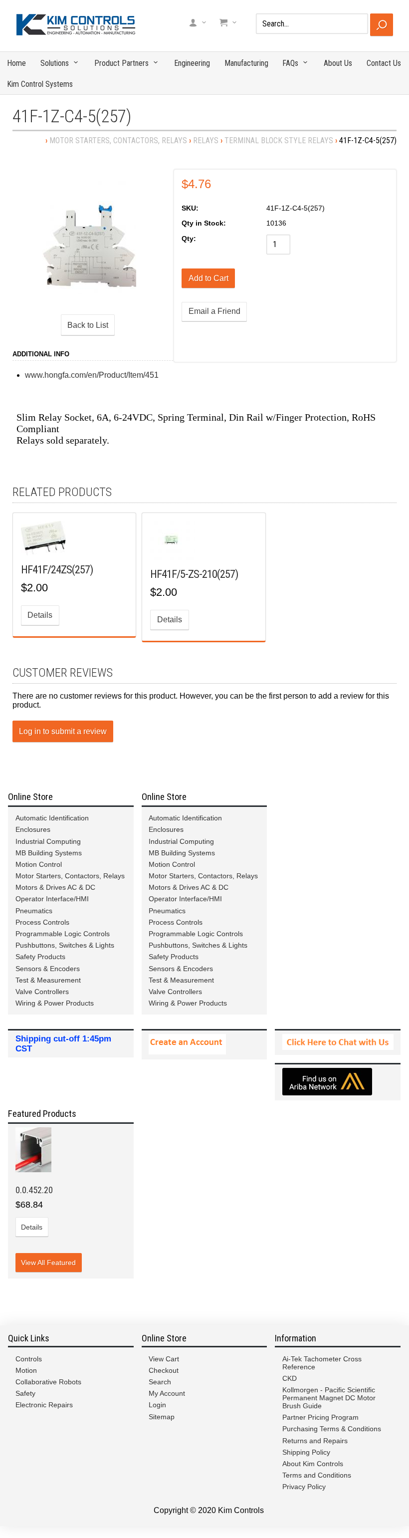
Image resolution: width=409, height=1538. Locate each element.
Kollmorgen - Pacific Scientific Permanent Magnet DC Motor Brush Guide (329, 1398)
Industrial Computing (48, 841)
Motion (26, 1370)
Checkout (164, 1370)
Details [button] (39, 615)
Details (31, 1227)
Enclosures (32, 829)
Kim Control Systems (40, 84)
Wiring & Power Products (54, 1003)
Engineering (192, 63)
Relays (205, 140)
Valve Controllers (42, 992)
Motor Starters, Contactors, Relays (118, 140)
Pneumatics (33, 911)
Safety (25, 1393)
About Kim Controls (312, 1464)
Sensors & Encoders (47, 969)
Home (16, 63)
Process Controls (42, 922)
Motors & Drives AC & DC (55, 887)
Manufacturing (246, 63)
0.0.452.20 (34, 1190)
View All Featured (48, 1263)
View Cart (164, 1359)
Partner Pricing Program (320, 1417)
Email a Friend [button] (214, 311)
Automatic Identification (52, 818)
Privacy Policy (304, 1487)
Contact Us (384, 63)
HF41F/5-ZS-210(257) (194, 573)
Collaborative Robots (48, 1382)
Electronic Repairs (44, 1405)
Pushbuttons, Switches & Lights (64, 945)
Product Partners (121, 63)
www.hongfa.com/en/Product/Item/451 (92, 375)
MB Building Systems (48, 853)
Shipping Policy (306, 1452)
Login (157, 1405)
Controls (28, 1359)
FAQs (290, 63)
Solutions (54, 63)
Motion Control (38, 864)
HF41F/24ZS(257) (57, 569)
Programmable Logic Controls (62, 934)
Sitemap (162, 1417)
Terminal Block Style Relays (278, 140)
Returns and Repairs (315, 1441)
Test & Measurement (48, 980)
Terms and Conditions (316, 1475)
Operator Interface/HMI (52, 899)
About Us (338, 63)
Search (160, 1382)
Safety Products (40, 957)
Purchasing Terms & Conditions (331, 1429)
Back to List (87, 325)
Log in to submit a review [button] (63, 731)
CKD (289, 1378)
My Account (167, 1393)
